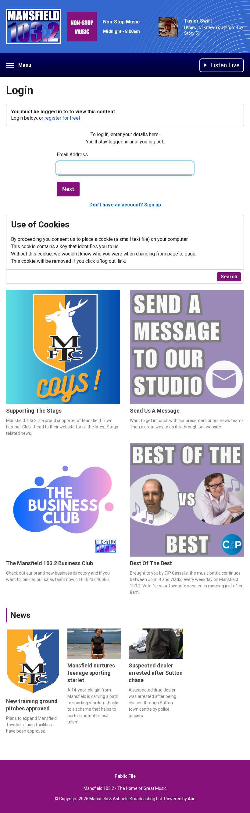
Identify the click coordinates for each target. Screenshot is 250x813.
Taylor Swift (198, 21)
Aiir (191, 798)
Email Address (72, 154)
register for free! (62, 118)
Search (229, 277)
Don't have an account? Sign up (125, 205)
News (20, 615)
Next (68, 189)
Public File (125, 776)
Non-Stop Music (121, 22)
